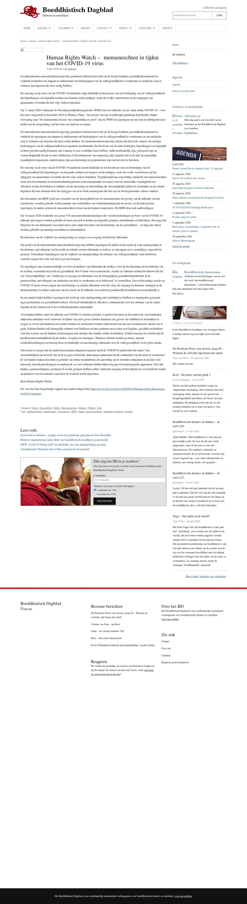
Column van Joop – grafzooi (105, 624)
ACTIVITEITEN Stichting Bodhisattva (192, 207)
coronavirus (64, 411)
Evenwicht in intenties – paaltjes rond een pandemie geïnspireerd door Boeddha (65, 435)
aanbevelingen (34, 411)
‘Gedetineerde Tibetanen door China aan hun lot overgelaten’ (55, 449)
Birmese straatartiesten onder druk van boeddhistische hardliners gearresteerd (64, 440)
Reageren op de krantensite (175, 662)
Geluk (35, 408)
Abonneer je (192, 116)
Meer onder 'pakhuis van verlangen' (206, 576)
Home (23, 41)
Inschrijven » (191, 132)
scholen (129, 411)
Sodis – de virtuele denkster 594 (107, 631)
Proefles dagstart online (184, 217)
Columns (166, 655)
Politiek (91, 408)
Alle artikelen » (180, 62)
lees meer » (178, 293)
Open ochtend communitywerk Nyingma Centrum (198, 197)
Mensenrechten (69, 408)
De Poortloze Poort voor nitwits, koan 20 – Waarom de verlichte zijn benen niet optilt (119, 615)
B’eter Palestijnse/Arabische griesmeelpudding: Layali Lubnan (123, 645)
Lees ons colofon (170, 619)
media (81, 411)
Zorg (99, 408)
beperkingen (49, 411)
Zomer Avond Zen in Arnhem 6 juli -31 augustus (197, 168)
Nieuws (32, 41)
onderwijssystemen (113, 411)
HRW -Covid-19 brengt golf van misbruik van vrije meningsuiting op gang (63, 444)
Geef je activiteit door (183, 91)
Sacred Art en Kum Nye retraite (188, 178)
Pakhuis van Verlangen (188, 323)
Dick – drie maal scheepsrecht (106, 638)
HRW (73, 411)
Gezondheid (45, 408)
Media (56, 408)
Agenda (176, 84)
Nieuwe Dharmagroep (183, 240)
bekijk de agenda (180, 246)
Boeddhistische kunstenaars (202, 272)
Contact (165, 641)
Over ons (166, 648)
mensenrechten (94, 411)
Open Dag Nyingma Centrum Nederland (193, 188)
